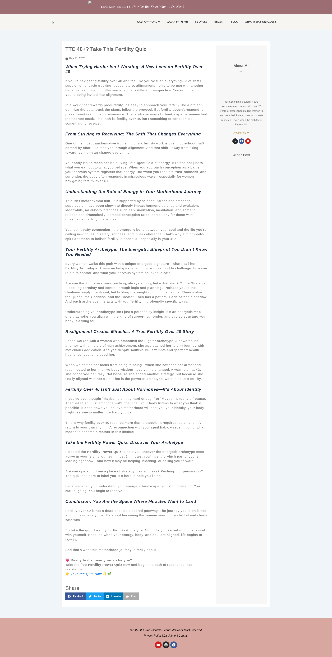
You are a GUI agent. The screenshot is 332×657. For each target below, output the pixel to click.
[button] (75, 596)
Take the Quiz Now (86, 574)
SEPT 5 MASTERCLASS (261, 21)
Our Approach (148, 21)
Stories (201, 21)
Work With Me (177, 21)
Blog (234, 21)
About (219, 21)
